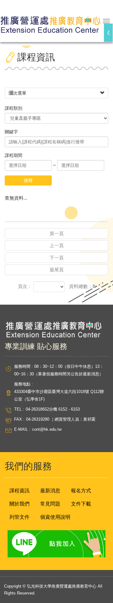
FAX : (19, 419)
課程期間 (13, 155)
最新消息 (50, 490)
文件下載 (81, 503)
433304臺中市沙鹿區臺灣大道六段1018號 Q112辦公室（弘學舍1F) (59, 395)
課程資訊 (19, 490)
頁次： (25, 286)
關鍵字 (11, 131)
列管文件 (19, 517)
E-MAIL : (22, 429)
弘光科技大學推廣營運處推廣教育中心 (50, 22)
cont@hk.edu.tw (47, 429)
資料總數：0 (82, 286)
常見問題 (50, 503)
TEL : (19, 409)
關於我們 (19, 503)
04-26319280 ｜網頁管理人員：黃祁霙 (60, 419)
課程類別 (13, 108)
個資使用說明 (55, 517)
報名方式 (81, 490)
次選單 (19, 93)
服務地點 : (23, 384)
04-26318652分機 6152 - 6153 (53, 409)
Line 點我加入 (56, 543)
